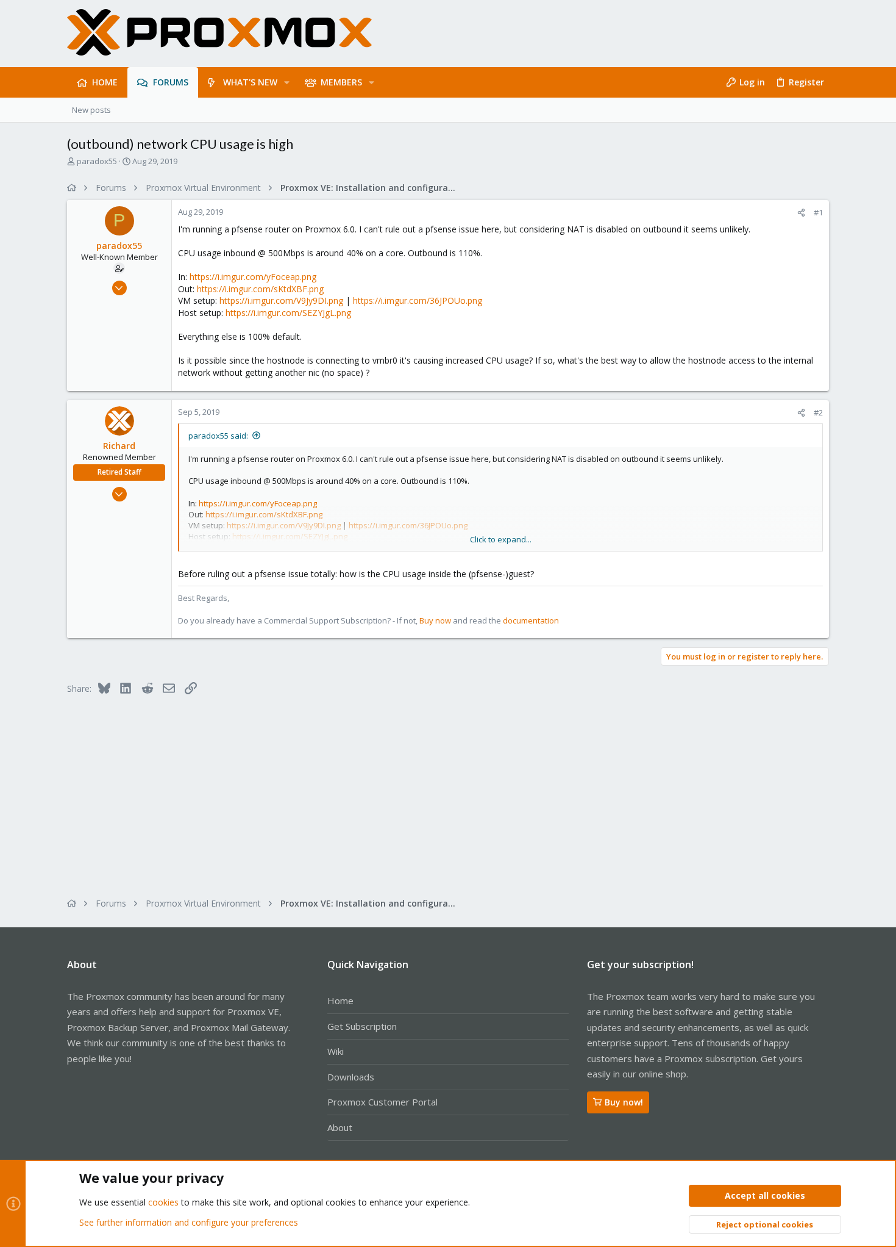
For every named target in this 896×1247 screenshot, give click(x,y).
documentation (531, 620)
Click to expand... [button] (501, 539)
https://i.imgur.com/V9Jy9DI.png (281, 300)
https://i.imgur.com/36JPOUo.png (417, 300)
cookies (163, 1202)
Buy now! (624, 1102)
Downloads (350, 1077)
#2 (818, 412)
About (339, 1127)
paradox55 (97, 161)
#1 (818, 212)
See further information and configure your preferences (188, 1222)
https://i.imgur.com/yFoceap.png (253, 276)
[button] (287, 82)
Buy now (435, 620)
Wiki (335, 1051)
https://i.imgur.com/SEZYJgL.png (288, 312)
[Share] (801, 212)
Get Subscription (362, 1026)
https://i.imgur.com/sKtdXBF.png (260, 289)
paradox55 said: (218, 435)
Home (340, 1000)
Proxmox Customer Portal (382, 1102)
